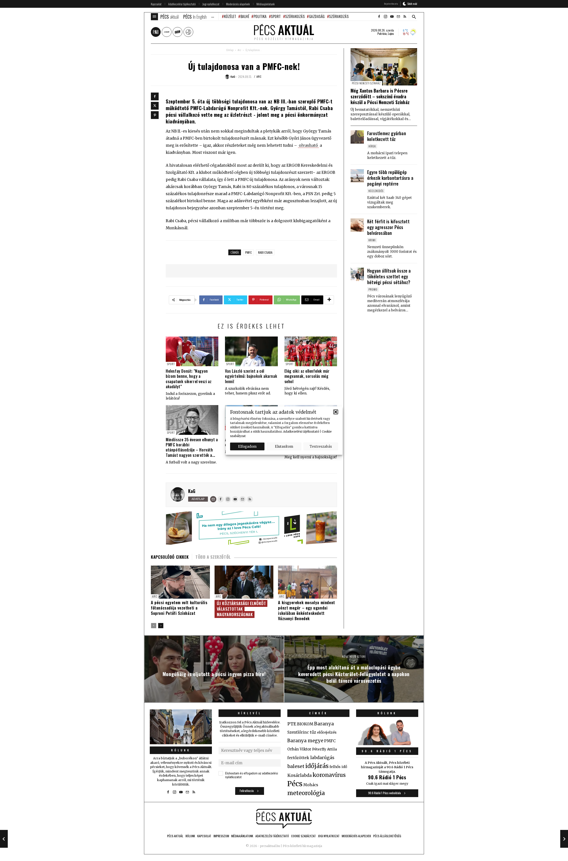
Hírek (372, 146)
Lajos (391, 33)
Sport (276, 16)
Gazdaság (317, 16)
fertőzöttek (298, 757)
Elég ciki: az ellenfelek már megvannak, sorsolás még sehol (307, 376)
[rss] (405, 17)
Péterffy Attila (324, 749)
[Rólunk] (181, 726)
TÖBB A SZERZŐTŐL (213, 557)
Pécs (294, 783)
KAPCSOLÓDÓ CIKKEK (170, 557)
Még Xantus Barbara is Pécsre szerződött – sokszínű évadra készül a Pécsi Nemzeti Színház (380, 96)
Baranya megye (305, 741)
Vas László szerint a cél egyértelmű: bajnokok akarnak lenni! (251, 376)
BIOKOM (305, 724)
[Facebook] (155, 96)
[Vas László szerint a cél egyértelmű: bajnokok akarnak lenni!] (251, 351)
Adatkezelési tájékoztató (301, 431)
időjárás (317, 766)
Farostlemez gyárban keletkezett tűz (386, 136)
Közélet (230, 16)
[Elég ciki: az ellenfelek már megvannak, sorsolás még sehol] (310, 351)
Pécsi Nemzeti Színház (366, 83)
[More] (329, 299)
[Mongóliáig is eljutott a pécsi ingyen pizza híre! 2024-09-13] (4, 839)
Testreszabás (321, 446)
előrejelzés (327, 732)
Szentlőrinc (298, 732)
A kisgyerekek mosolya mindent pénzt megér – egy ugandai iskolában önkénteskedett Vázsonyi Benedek (306, 610)
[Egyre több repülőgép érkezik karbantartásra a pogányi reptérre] (357, 175)
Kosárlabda (299, 775)
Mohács (310, 784)
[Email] (213, 499)
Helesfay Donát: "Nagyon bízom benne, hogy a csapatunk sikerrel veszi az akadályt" (188, 378)
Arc (239, 50)
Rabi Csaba (265, 252)
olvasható (308, 145)
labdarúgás (322, 757)
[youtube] (392, 17)
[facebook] (379, 17)
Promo (373, 289)
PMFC (248, 252)
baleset (295, 766)
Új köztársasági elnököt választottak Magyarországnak (241, 608)
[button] (335, 412)
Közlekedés (376, 191)
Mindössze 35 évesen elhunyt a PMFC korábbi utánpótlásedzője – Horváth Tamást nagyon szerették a (192, 447)
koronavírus (329, 774)
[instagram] (385, 17)
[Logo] (284, 818)
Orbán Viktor (299, 749)
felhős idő (338, 766)
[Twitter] (155, 106)
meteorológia (306, 793)
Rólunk (181, 750)
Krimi (372, 240)
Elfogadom (247, 446)
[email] (398, 17)
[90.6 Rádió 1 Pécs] (387, 743)
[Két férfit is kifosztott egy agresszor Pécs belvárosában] (357, 225)
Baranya (324, 724)
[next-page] (161, 625)
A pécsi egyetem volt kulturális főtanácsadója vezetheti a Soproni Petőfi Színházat (179, 608)
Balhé (245, 16)
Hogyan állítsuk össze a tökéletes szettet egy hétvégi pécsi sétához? (389, 276)
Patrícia (382, 33)
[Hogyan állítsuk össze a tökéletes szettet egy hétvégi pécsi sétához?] (357, 274)
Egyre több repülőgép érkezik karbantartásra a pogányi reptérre (390, 178)
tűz (313, 732)
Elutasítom (284, 446)
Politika (260, 16)
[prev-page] (153, 625)
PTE (291, 723)
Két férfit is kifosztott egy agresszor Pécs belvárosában (388, 227)
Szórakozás (295, 16)
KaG (191, 491)
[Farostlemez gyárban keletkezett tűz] (357, 137)
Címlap (229, 50)
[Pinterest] (155, 115)
